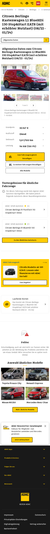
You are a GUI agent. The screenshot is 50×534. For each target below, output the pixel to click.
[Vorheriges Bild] (16, 105)
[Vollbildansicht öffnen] (45, 67)
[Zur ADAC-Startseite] (6, 3)
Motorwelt (8, 484)
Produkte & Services (11, 458)
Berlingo (32, 10)
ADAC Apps (8, 449)
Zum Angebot (25, 282)
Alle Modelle (25, 171)
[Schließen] (45, 426)
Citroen (21, 10)
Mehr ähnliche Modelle (25, 410)
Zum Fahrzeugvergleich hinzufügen (27, 157)
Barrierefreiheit (10, 529)
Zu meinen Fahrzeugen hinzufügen (27, 165)
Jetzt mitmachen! (22, 440)
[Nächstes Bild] (33, 105)
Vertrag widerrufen (38, 524)
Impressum (8, 515)
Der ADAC (7, 475)
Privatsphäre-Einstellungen (15, 519)
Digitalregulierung (11, 524)
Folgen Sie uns (9, 467)
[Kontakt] (32, 3)
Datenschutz (40, 515)
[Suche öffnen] (21, 3)
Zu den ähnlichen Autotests (25, 240)
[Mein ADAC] (26, 3)
